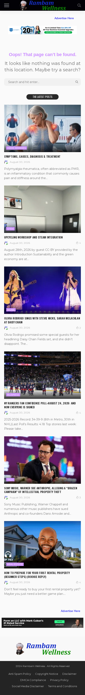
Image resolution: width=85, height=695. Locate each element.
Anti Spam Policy (19, 673)
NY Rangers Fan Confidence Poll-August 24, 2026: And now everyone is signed (40, 405)
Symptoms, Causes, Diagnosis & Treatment (32, 156)
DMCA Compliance (33, 680)
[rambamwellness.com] (42, 5)
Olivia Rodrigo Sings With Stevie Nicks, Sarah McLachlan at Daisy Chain (42, 320)
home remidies (16, 148)
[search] (79, 5)
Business (13, 394)
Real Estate (15, 564)
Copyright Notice (46, 673)
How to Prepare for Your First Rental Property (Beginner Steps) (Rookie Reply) (37, 575)
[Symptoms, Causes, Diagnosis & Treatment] (42, 128)
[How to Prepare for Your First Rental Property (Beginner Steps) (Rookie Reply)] (42, 544)
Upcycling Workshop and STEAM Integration (33, 237)
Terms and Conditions (62, 686)
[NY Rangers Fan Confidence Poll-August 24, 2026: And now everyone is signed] (42, 375)
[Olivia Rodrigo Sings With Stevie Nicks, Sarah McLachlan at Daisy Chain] (42, 290)
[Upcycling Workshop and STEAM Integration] (42, 209)
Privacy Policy (59, 680)
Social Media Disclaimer (28, 686)
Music (11, 309)
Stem (10, 228)
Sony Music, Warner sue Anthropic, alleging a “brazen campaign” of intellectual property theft (40, 490)
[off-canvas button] (6, 5)
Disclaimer (69, 673)
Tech (10, 479)
